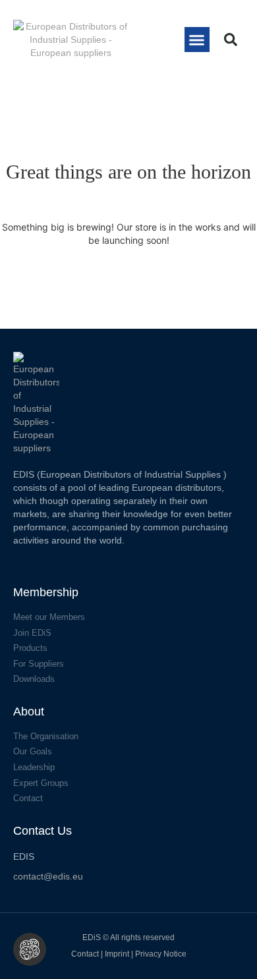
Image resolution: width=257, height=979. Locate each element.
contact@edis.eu (48, 876)
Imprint (118, 954)
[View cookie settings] (29, 949)
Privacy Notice (160, 954)
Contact (85, 954)
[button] (197, 39)
